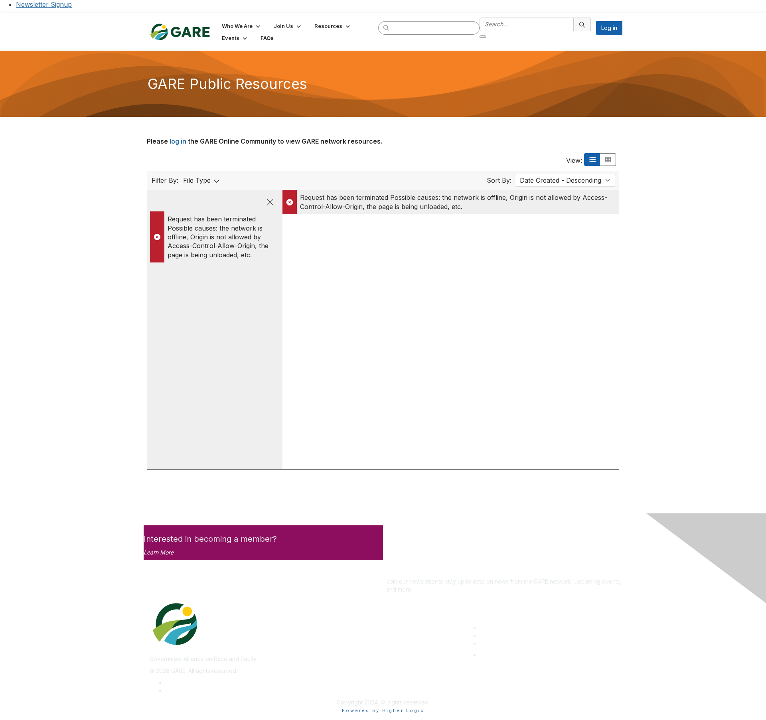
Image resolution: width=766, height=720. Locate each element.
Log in (609, 27)
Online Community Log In (512, 654)
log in (178, 141)
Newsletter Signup (44, 4)
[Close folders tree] (270, 202)
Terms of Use (183, 690)
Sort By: (499, 180)
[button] (242, 26)
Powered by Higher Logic (383, 710)
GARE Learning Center (509, 627)
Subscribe (399, 569)
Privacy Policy (184, 682)
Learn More (159, 552)
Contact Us (494, 643)
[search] (386, 27)
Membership (496, 635)
